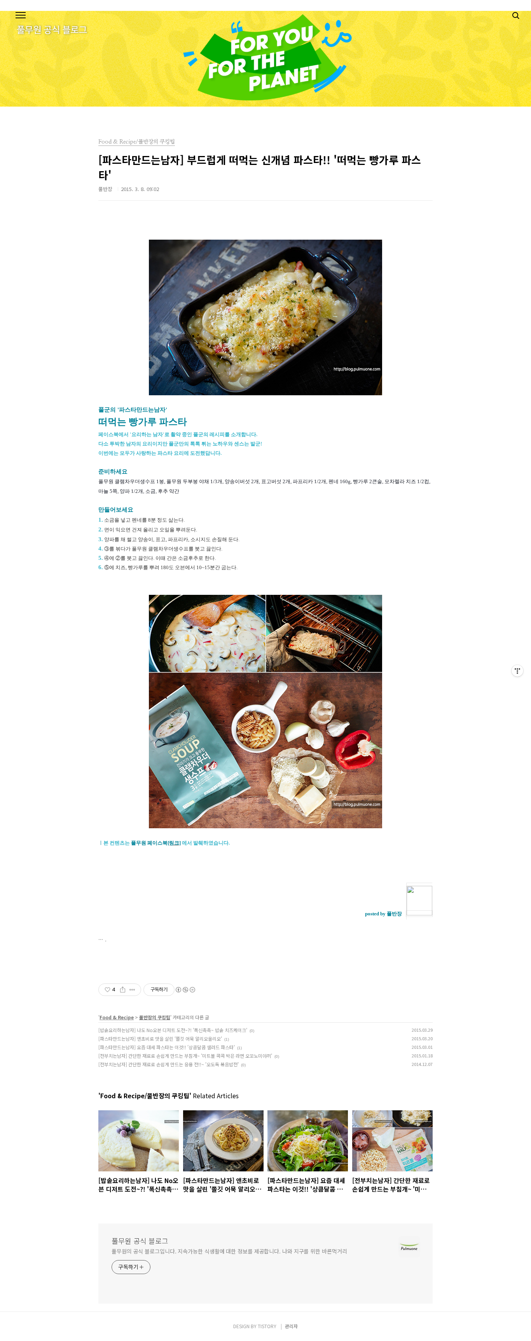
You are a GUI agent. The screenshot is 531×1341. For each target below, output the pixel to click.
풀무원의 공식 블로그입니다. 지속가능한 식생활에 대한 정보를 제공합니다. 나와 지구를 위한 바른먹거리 (229, 1251)
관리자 (291, 1326)
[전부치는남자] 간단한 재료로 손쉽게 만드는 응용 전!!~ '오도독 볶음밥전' (168, 1064)
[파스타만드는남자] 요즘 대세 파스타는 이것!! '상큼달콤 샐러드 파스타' (166, 1047)
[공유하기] (123, 990)
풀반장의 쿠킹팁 (154, 1017)
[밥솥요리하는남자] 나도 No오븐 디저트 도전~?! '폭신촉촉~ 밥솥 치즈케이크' (172, 1030)
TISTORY (267, 1326)
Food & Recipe (117, 1017)
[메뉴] (20, 15)
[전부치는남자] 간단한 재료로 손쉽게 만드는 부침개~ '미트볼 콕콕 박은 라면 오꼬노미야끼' (185, 1055)
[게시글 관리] (132, 990)
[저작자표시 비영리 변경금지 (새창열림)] (185, 990)
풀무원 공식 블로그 (140, 1240)
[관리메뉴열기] (517, 671)
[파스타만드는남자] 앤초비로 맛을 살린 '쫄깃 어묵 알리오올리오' (160, 1038)
